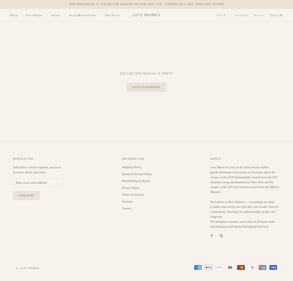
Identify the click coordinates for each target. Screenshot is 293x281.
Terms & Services (133, 194)
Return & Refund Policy (137, 174)
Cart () (276, 15)
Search (259, 15)
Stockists (127, 201)
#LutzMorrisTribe (83, 15)
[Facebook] (211, 235)
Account (241, 15)
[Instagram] (221, 235)
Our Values (34, 15)
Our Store (112, 15)
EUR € (221, 15)
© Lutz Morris (27, 268)
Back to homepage (146, 87)
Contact (127, 208)
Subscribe (26, 195)
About (56, 15)
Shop (14, 15)
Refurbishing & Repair (136, 180)
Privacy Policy (131, 187)
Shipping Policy (132, 167)
